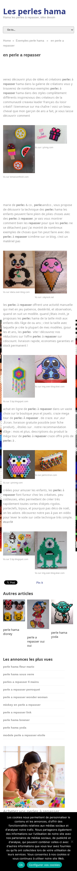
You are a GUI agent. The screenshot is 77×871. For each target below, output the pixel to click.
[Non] (72, 842)
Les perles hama (34, 11)
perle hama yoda (14, 727)
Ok (21, 864)
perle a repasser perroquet (21, 689)
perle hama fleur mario (18, 666)
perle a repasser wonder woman (25, 697)
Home (7, 40)
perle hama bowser (16, 720)
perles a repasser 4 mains (21, 682)
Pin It (39, 582)
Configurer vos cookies (44, 864)
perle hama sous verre (18, 674)
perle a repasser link (17, 712)
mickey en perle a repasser (21, 704)
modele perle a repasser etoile (24, 735)
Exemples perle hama (30, 40)
